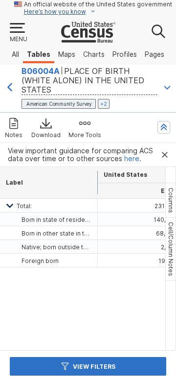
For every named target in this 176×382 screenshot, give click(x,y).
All (15, 54)
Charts (94, 54)
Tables (38, 54)
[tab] (171, 200)
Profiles (124, 54)
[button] (18, 33)
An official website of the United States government (98, 4)
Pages (154, 54)
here (131, 159)
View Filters (94, 366)
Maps (66, 54)
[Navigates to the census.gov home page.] (88, 39)
